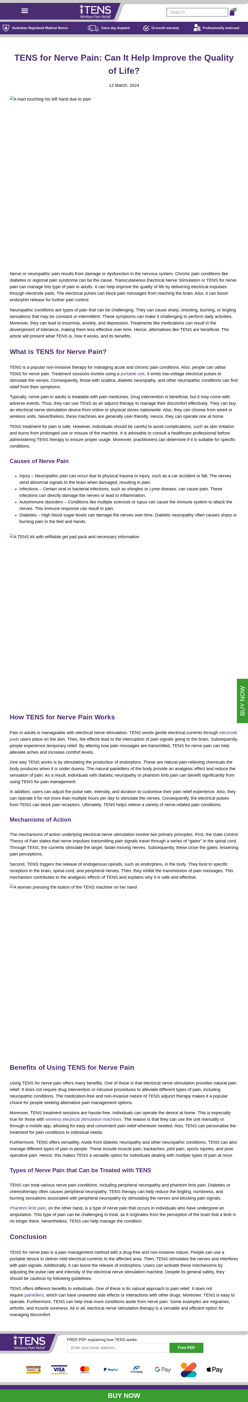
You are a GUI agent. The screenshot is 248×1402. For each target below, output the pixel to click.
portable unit (133, 373)
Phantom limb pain (28, 1208)
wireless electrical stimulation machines (84, 1119)
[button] (24, 10)
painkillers (34, 1295)
